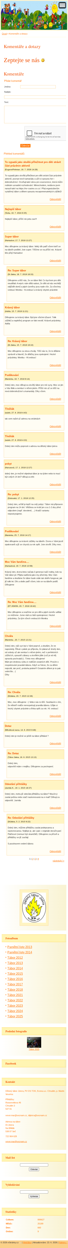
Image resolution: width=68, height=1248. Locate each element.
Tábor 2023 (15, 1005)
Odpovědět (55, 199)
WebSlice (27, 1242)
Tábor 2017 (15, 984)
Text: (6, 102)
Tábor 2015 (15, 973)
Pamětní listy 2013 (19, 947)
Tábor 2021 (15, 995)
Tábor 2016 (15, 979)
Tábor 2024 (15, 1011)
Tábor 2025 (15, 1016)
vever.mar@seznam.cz (16, 1141)
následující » (58, 861)
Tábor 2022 (15, 1000)
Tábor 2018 (15, 989)
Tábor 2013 (15, 963)
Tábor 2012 (15, 957)
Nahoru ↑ (63, 1242)
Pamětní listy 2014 (19, 952)
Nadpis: (7, 92)
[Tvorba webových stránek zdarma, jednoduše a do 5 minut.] (20, 1243)
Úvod (4, 34)
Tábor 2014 (15, 968)
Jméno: (7, 87)
